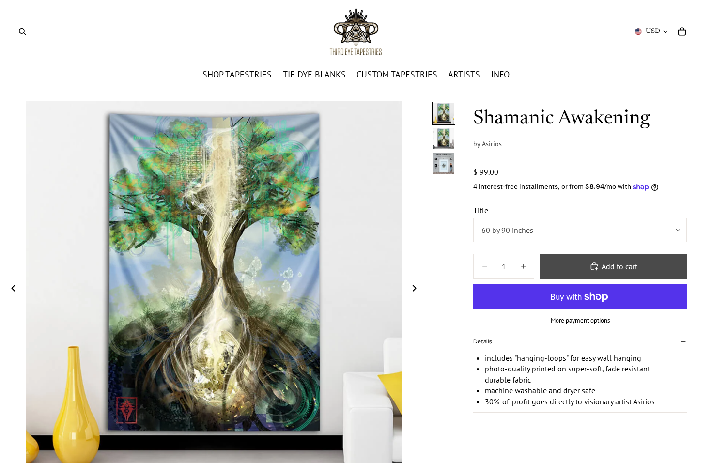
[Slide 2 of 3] (443, 138)
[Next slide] (417, 289)
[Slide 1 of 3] (443, 113)
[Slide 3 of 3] (443, 163)
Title (480, 210)
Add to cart (619, 266)
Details (482, 341)
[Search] (22, 31)
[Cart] (682, 31)
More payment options (580, 320)
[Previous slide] (10, 289)
